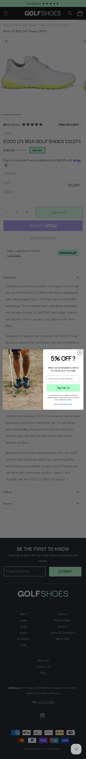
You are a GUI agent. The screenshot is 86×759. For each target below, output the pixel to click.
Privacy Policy (63, 404)
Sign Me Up (63, 387)
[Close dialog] (80, 352)
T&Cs (70, 404)
